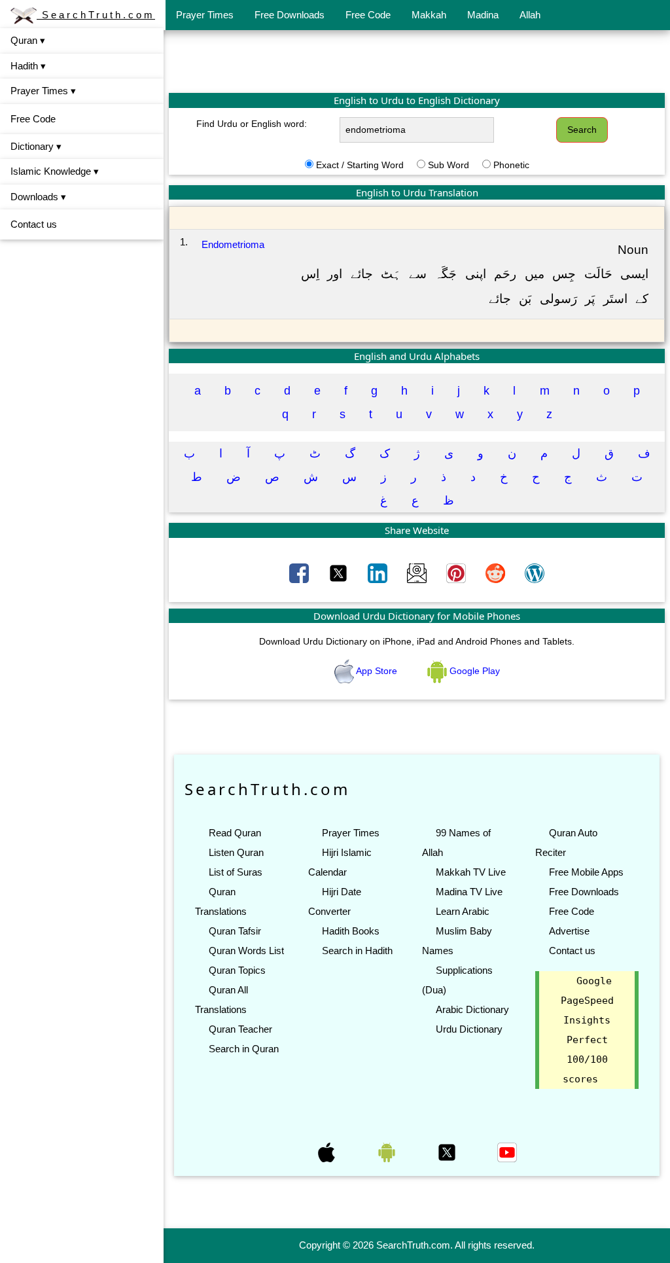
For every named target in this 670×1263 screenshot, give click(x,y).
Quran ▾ (27, 40)
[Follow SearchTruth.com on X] (448, 1152)
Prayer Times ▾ (43, 90)
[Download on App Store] (327, 1152)
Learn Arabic (462, 911)
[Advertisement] (416, 60)
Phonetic (511, 165)
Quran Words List (246, 950)
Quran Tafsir (235, 930)
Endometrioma (233, 244)
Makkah (429, 14)
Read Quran (235, 832)
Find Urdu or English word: (251, 123)
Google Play (473, 671)
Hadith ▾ (28, 65)
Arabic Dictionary (472, 1009)
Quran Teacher (240, 1029)
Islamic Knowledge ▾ (54, 171)
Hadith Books (350, 930)
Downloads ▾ (38, 196)
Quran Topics (237, 970)
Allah (530, 14)
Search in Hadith (357, 950)
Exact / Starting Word (360, 165)
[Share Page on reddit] (496, 572)
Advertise (569, 930)
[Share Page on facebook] (300, 572)
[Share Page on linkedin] (379, 572)
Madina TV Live (469, 891)
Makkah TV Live (471, 872)
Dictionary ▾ (36, 146)
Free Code (368, 14)
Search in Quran (244, 1048)
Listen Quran (236, 852)
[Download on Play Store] (388, 1152)
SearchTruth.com (96, 14)
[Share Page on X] (339, 572)
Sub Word (448, 165)
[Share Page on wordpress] (534, 572)
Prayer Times (205, 14)
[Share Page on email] (418, 572)
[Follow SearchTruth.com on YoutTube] (507, 1152)
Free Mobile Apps (586, 872)
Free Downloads (290, 14)
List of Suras (235, 872)
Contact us (33, 224)
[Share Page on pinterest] (457, 572)
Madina (483, 14)
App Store (377, 671)
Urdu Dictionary (469, 1029)
